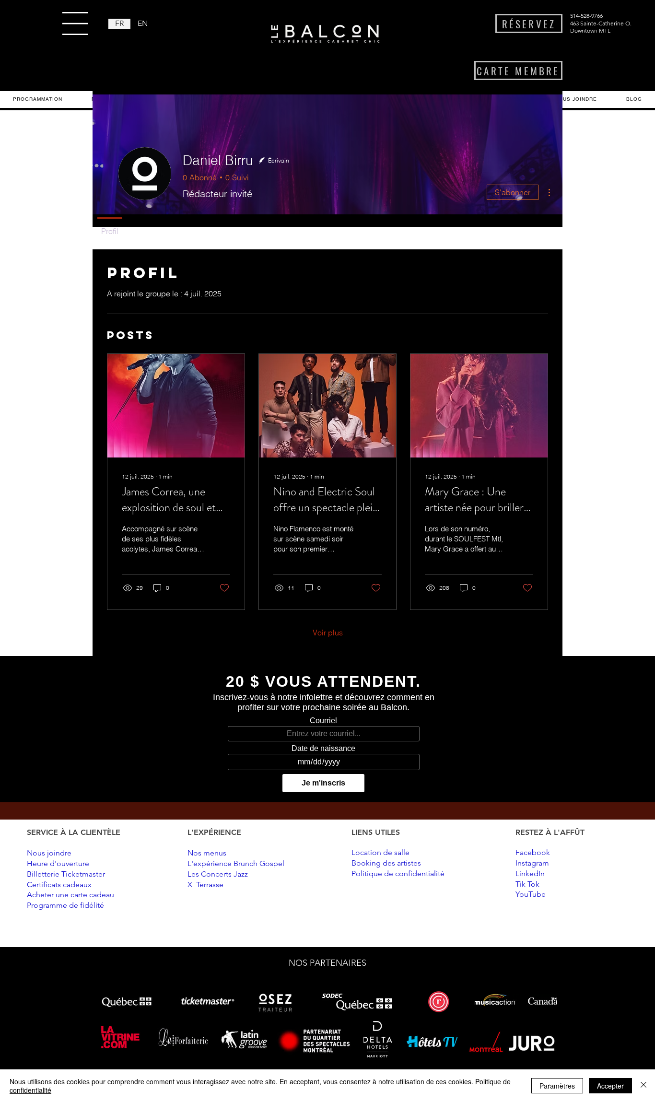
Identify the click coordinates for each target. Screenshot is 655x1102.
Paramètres (557, 1085)
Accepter (610, 1085)
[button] (75, 23)
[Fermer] (643, 1085)
